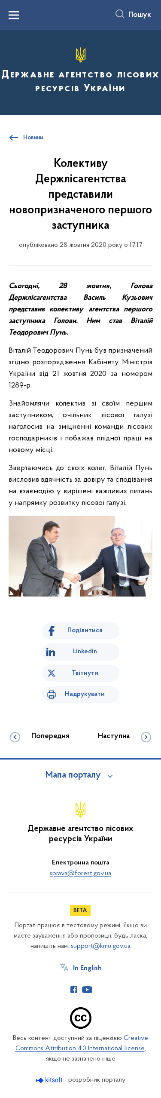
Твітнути (85, 673)
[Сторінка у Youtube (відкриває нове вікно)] (87, 989)
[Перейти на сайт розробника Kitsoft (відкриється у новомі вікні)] (50, 1080)
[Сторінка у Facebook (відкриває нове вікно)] (74, 989)
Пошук (139, 15)
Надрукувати (85, 694)
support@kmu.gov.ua (101, 946)
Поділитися (85, 630)
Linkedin (85, 651)
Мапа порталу (73, 775)
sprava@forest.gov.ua (80, 873)
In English (87, 968)
